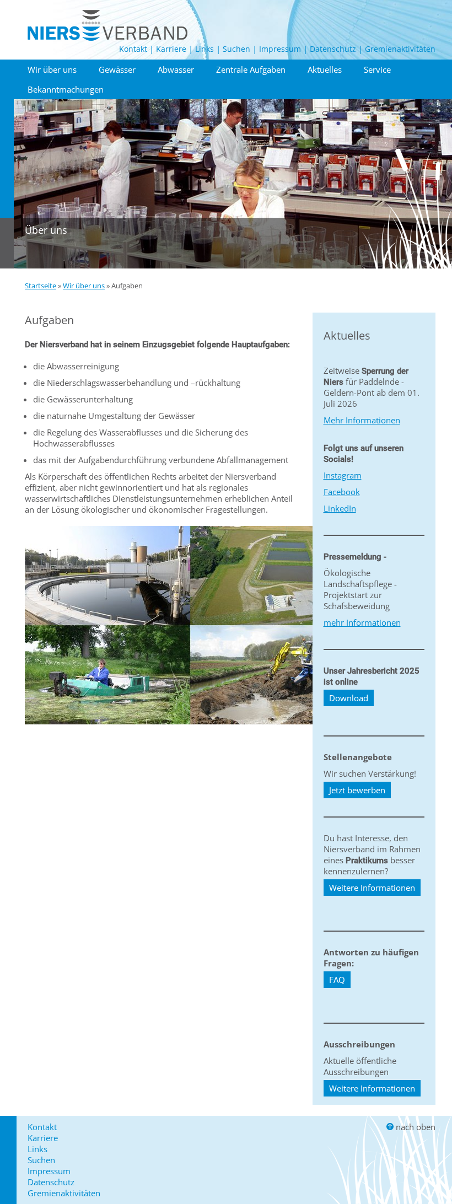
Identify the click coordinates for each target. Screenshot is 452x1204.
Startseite (40, 286)
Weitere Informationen (372, 887)
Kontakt (133, 49)
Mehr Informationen (362, 420)
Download (348, 697)
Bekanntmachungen (66, 89)
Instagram (343, 475)
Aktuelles (325, 69)
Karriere (171, 49)
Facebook (342, 491)
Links (204, 49)
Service (377, 69)
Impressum (280, 49)
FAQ (337, 979)
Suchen (236, 49)
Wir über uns (52, 69)
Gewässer (117, 69)
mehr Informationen (362, 622)
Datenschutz (333, 49)
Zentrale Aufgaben (251, 69)
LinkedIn (340, 508)
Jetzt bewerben (357, 790)
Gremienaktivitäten (400, 49)
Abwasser (176, 69)
